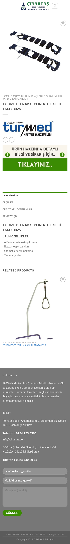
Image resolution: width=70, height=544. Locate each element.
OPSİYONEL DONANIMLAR (17, 209)
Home (6, 96)
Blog (61, 534)
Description (10, 195)
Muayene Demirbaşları (28, 96)
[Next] (15, 87)
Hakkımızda (12, 534)
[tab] (35, 195)
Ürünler (40, 534)
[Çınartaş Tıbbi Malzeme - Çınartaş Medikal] (35, 6)
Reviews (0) (10, 216)
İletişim (52, 534)
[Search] (55, 6)
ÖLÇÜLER (8, 202)
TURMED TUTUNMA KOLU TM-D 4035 (24, 345)
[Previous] (6, 87)
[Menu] (5, 6)
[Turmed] (28, 128)
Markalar (27, 534)
